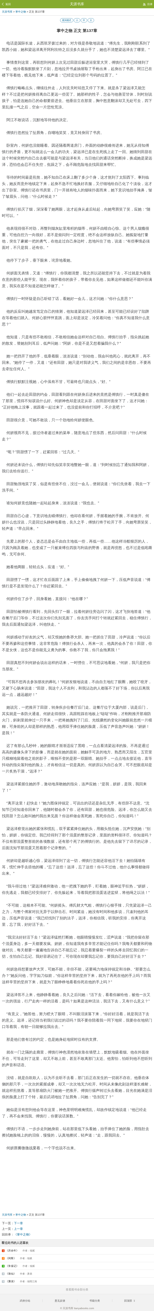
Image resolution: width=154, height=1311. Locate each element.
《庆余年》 (19, 1250)
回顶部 (128, 1300)
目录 (149, 4)
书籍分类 (94, 1300)
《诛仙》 (17, 1273)
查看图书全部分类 (77, 1289)
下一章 (18, 1223)
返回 (8, 4)
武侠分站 (25, 1300)
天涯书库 (77, 4)
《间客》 (17, 1258)
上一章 (18, 1228)
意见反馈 (60, 1300)
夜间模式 (66, 20)
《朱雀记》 (19, 1265)
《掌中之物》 (23, 1234)
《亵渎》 (20, 1281)
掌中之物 (20, 11)
